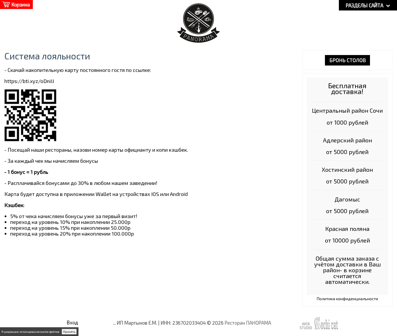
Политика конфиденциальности (347, 298)
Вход (72, 322)
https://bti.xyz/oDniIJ (29, 81)
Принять (69, 331)
